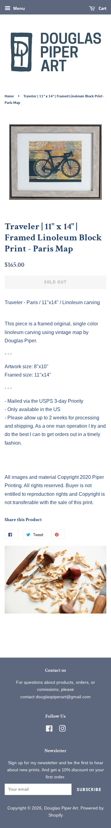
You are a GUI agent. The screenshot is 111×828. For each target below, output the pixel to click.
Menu (18, 8)
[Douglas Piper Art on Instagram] (62, 730)
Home (9, 96)
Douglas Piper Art (61, 808)
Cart (101, 8)
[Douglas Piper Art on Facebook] (49, 730)
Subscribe (89, 789)
